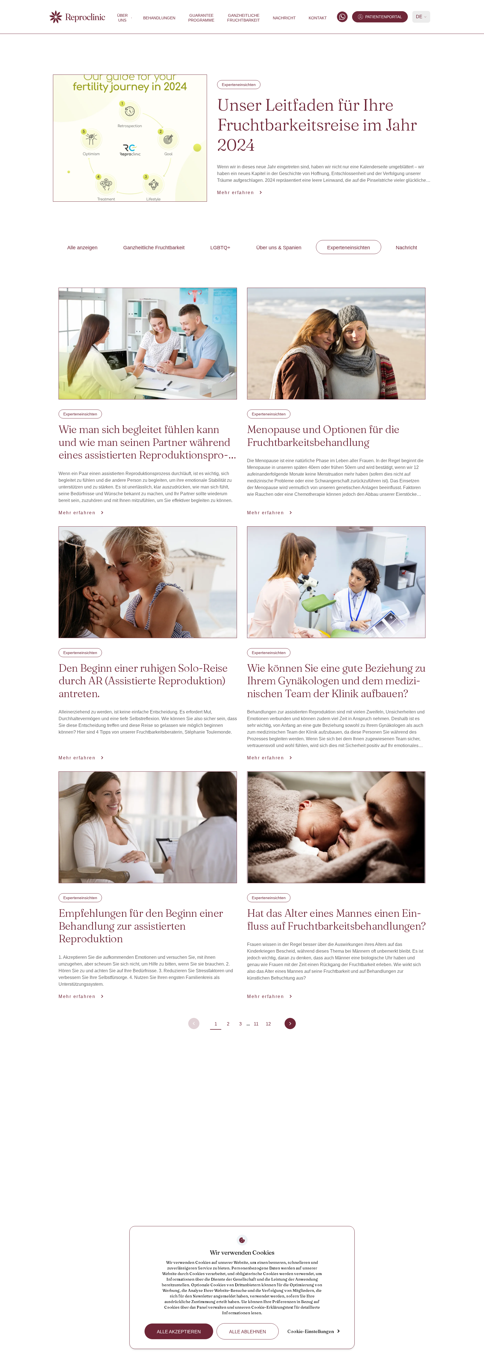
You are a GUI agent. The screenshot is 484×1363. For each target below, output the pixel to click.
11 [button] (256, 1024)
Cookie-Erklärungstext (272, 1307)
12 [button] (268, 1024)
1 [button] (216, 1024)
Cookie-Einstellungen (310, 1331)
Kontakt (318, 18)
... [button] (248, 1024)
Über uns (122, 17)
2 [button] (228, 1024)
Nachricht (284, 18)
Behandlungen (159, 18)
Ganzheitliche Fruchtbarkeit (243, 17)
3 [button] (240, 1024)
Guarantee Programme (201, 17)
